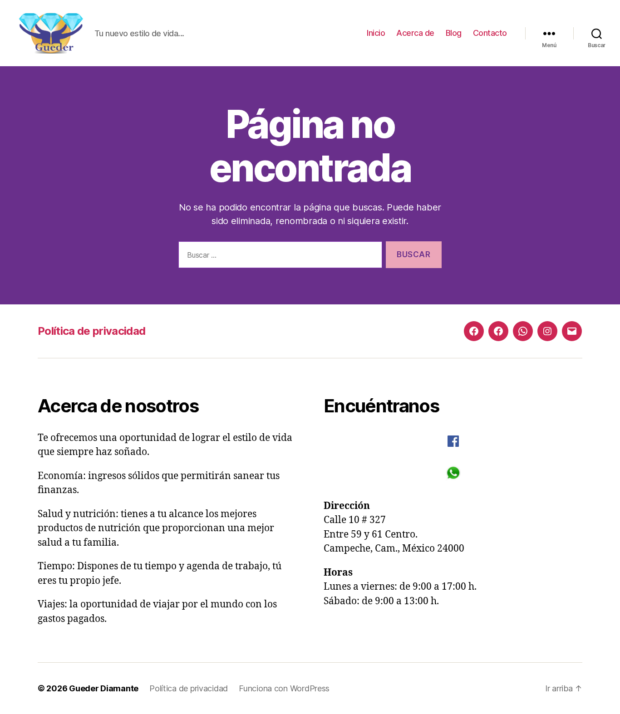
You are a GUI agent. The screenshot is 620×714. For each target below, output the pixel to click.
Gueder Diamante (103, 688)
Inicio (376, 33)
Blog (454, 33)
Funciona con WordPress (284, 688)
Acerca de (415, 33)
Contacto (490, 33)
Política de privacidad (91, 330)
